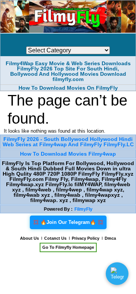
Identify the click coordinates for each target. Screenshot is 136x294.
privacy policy (85, 238)
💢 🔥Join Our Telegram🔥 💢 (68, 222)
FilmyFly (83, 209)
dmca (110, 238)
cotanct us (55, 238)
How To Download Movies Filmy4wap (68, 154)
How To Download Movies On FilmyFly (68, 88)
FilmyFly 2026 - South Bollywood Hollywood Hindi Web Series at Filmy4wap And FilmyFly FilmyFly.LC (68, 141)
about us (29, 238)
